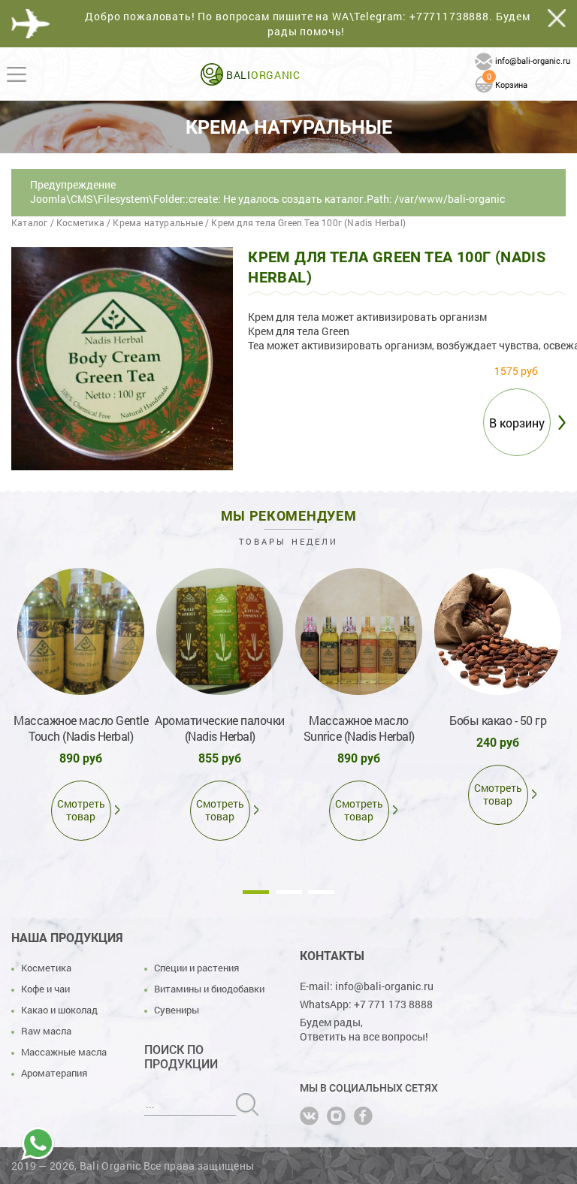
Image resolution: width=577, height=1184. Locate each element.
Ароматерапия (54, 1073)
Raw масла (46, 1031)
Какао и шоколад (59, 1009)
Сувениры (176, 1009)
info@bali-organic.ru (532, 60)
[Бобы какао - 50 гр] (497, 631)
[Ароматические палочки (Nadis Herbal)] (219, 631)
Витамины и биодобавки (209, 988)
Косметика (46, 967)
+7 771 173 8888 (393, 1004)
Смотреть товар (81, 809)
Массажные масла (64, 1052)
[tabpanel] (80, 701)
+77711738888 (449, 16)
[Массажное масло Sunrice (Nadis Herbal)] (358, 631)
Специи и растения (196, 967)
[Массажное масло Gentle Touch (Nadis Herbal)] (80, 631)
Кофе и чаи (45, 988)
